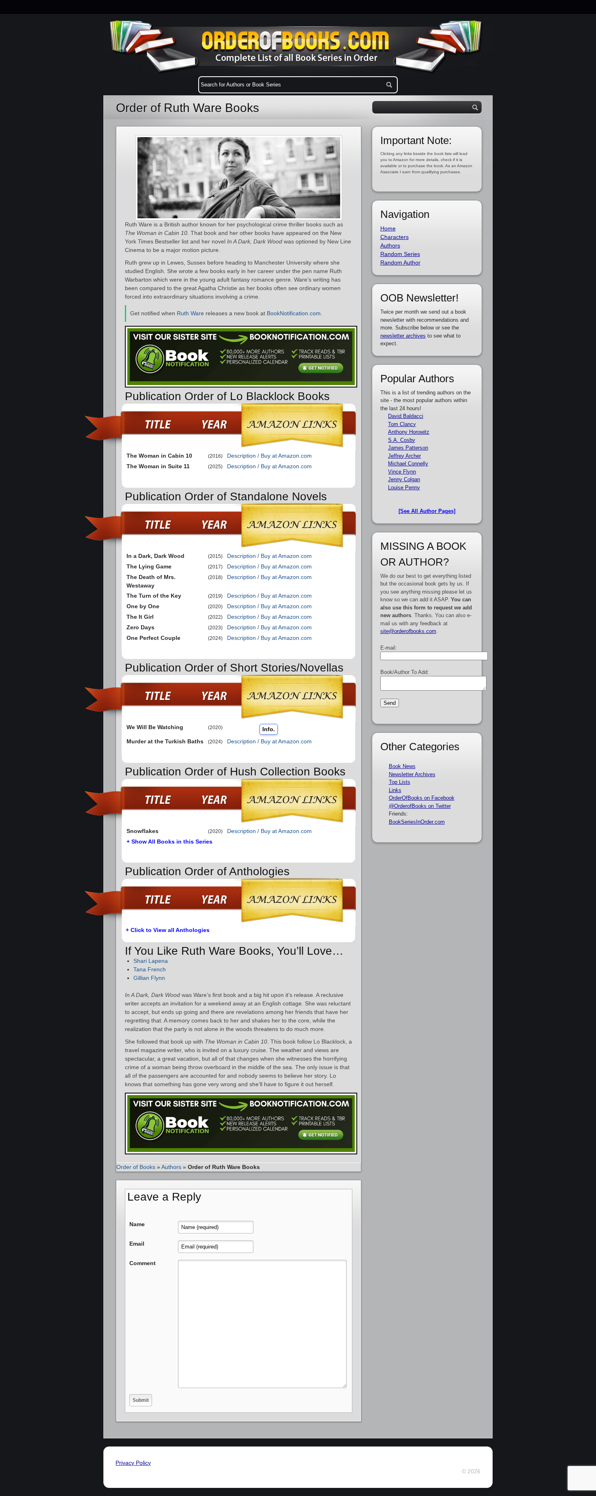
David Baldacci (405, 416)
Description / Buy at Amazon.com (269, 455)
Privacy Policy (133, 1462)
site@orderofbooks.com (408, 631)
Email (136, 1243)
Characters (394, 237)
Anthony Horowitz (408, 432)
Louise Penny (404, 487)
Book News (402, 766)
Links (395, 790)
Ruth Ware (190, 313)
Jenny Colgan (404, 479)
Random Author (400, 262)
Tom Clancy (402, 424)
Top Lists (399, 782)
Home (388, 228)
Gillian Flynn (149, 978)
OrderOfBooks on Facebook (422, 798)
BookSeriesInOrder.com (417, 822)
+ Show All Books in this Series (169, 841)
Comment (142, 1263)
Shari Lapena (150, 961)
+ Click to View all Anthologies (168, 930)
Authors (171, 1167)
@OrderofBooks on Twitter (420, 806)
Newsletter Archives (412, 774)
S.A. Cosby (401, 440)
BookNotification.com (294, 313)
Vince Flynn (402, 472)
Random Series (400, 254)
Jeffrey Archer (404, 456)
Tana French (149, 969)
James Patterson (408, 448)
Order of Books (135, 1167)
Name (137, 1224)
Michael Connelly (408, 464)
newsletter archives (403, 336)
